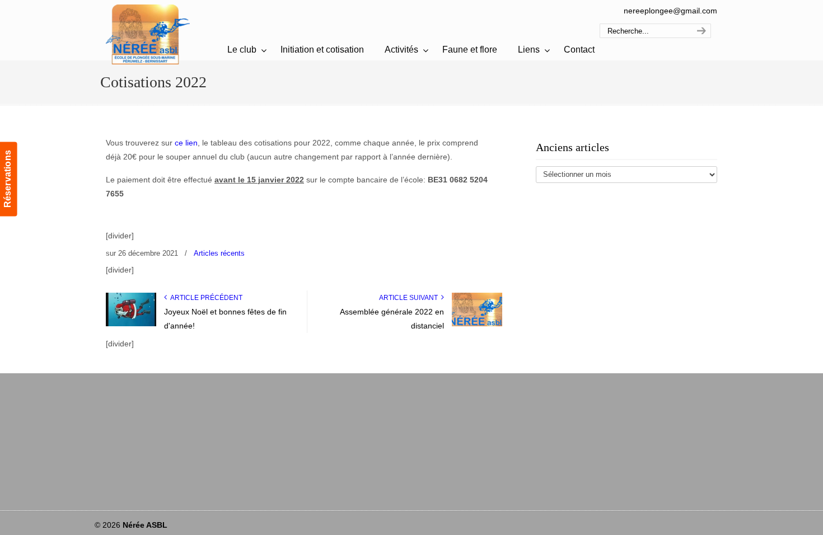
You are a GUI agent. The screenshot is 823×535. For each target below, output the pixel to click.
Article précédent (204, 298)
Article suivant (410, 298)
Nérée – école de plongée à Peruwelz (148, 33)
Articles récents (219, 253)
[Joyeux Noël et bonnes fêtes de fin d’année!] (131, 324)
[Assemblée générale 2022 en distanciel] (477, 324)
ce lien (186, 142)
